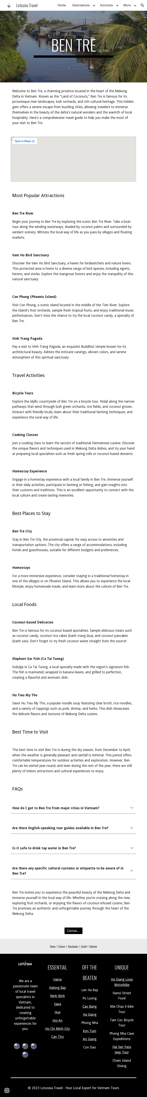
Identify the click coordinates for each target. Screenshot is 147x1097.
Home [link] (62, 5)
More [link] (127, 5)
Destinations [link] (81, 5)
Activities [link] (106, 5)
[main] (73, 46)
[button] (142, 5)
